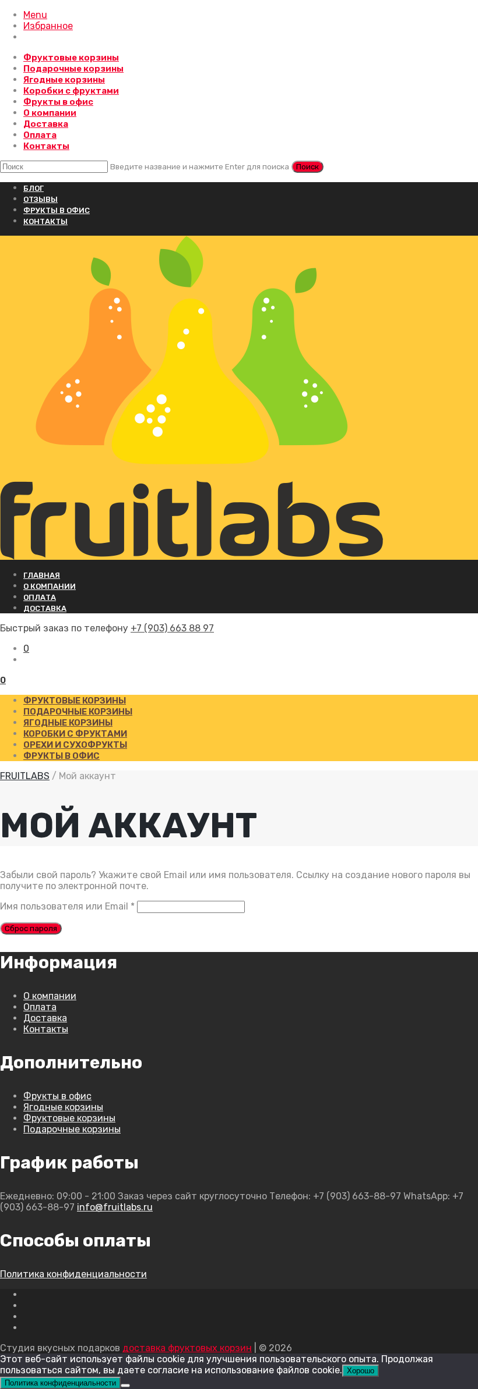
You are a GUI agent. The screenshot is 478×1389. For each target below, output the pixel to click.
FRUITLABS (25, 775)
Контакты (46, 146)
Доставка (45, 124)
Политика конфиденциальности (73, 1274)
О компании (49, 113)
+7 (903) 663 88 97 (172, 628)
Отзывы (40, 199)
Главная (41, 575)
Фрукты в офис (58, 102)
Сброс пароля (31, 928)
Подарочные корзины (73, 68)
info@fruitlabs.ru (115, 1207)
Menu (35, 14)
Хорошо (360, 1370)
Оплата (40, 135)
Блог (33, 188)
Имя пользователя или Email (67, 906)
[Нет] (125, 1385)
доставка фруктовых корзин (187, 1348)
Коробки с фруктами (71, 91)
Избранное (48, 25)
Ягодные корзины (64, 79)
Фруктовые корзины (71, 57)
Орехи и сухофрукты (75, 745)
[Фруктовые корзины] (239, 398)
